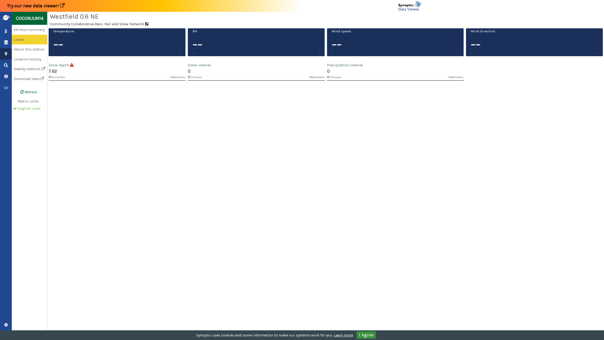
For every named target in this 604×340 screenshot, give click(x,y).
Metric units (28, 101)
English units (29, 108)
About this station (29, 49)
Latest (19, 39)
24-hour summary (29, 29)
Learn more (343, 335)
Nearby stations (28, 69)
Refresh (30, 92)
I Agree (366, 335)
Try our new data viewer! (33, 5)
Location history (27, 59)
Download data (27, 78)
